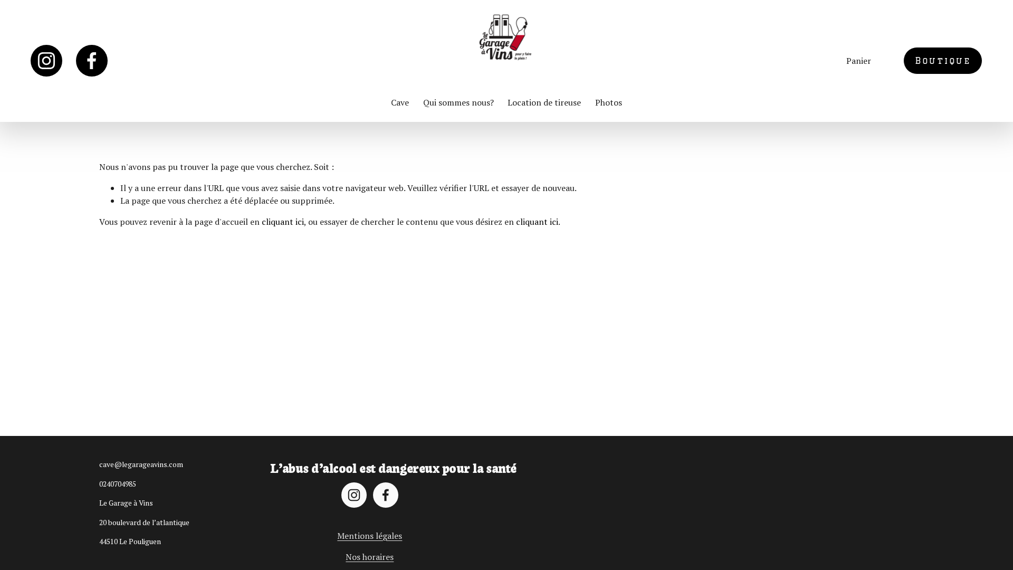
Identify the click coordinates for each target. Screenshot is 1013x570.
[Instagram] (46, 61)
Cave (400, 102)
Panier (858, 60)
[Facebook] (92, 61)
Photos (608, 102)
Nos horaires (370, 557)
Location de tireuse (544, 102)
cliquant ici (283, 221)
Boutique (943, 60)
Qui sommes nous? (458, 102)
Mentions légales (369, 536)
